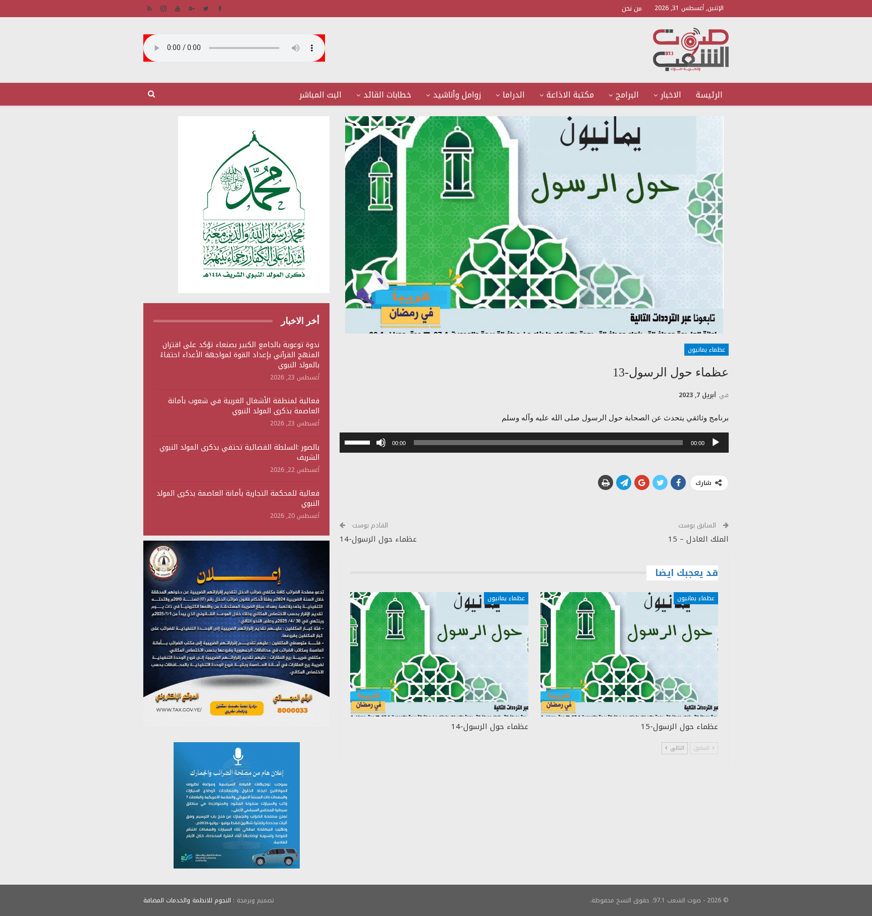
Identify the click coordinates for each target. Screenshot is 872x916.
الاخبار (671, 95)
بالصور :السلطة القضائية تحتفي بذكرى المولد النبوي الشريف (239, 452)
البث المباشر (320, 95)
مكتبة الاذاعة (570, 95)
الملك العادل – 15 (698, 539)
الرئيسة (709, 95)
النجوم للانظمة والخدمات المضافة (187, 900)
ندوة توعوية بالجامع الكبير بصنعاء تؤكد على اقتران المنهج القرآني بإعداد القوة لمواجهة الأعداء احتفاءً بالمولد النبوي (239, 355)
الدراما (514, 95)
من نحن (632, 8)
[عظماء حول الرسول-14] (439, 654)
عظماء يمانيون (706, 349)
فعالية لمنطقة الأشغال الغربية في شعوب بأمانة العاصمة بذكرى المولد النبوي (243, 406)
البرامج (627, 95)
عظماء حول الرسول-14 (378, 539)
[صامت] (381, 443)
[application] (534, 442)
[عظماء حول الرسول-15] (629, 654)
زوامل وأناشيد (457, 95)
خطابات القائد (387, 95)
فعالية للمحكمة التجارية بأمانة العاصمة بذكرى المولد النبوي (237, 498)
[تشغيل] (716, 443)
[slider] (359, 441)
